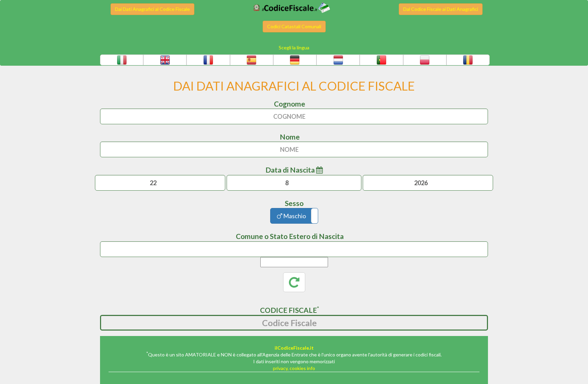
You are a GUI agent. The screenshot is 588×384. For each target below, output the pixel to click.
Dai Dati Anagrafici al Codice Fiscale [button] (152, 9)
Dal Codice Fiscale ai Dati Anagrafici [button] (440, 9)
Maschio (294, 216)
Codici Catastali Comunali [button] (294, 26)
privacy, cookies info (294, 368)
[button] (121, 59)
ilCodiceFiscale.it (294, 348)
